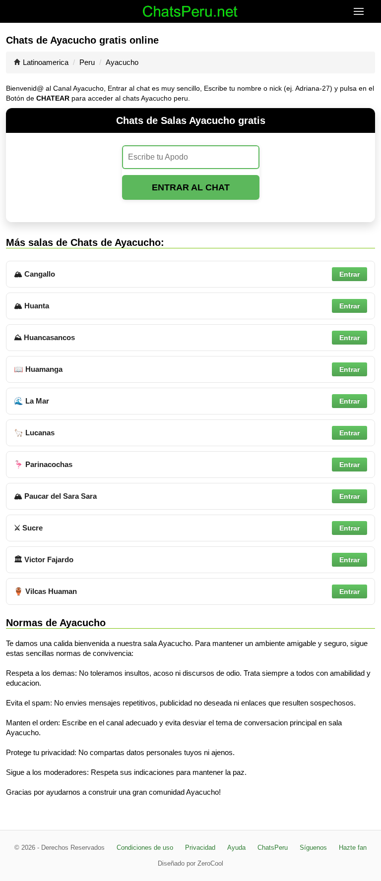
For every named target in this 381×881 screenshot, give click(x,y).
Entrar (349, 274)
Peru (87, 62)
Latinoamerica (45, 62)
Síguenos (313, 847)
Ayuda (236, 847)
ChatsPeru (272, 847)
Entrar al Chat (191, 187)
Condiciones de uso (145, 847)
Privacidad (200, 847)
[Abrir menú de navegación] (367, 11)
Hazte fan (353, 847)
